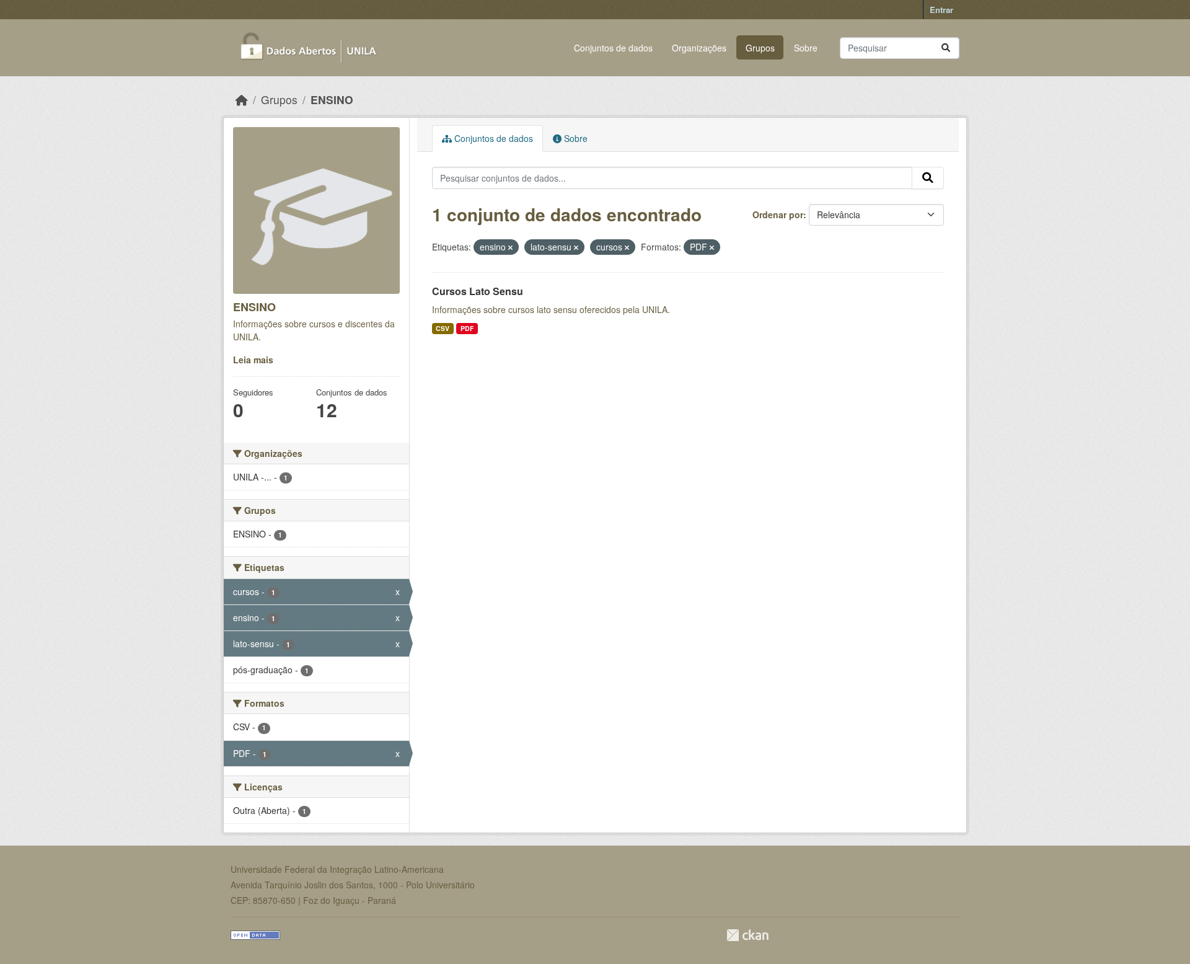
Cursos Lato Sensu (477, 291)
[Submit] (945, 48)
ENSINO (332, 99)
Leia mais (253, 359)
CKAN (747, 935)
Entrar (941, 9)
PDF (467, 328)
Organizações (699, 48)
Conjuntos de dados (613, 48)
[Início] (242, 99)
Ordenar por (777, 214)
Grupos (760, 48)
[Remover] (510, 247)
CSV (442, 328)
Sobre (806, 48)
